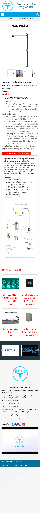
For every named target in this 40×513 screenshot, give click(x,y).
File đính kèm (25, 153)
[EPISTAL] (10, 350)
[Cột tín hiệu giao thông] (10, 317)
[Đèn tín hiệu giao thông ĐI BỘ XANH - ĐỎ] (30, 283)
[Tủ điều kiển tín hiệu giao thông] (30, 317)
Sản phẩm (13, 19)
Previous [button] (2, 350)
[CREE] (29, 350)
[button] (36, 428)
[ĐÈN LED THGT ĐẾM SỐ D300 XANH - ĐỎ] (10, 283)
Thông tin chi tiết (10, 153)
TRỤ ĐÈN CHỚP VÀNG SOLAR (28, 19)
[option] (10, 350)
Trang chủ (5, 19)
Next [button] (38, 350)
